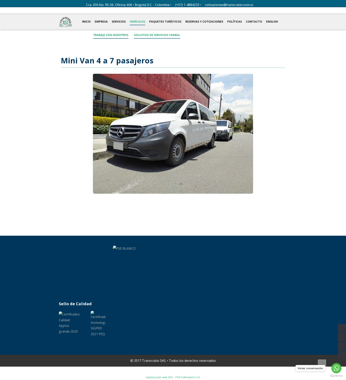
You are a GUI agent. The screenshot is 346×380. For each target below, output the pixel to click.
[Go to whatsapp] (336, 368)
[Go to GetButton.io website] (336, 376)
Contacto (254, 21)
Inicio (86, 21)
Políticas (234, 21)
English (272, 21)
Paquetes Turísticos (165, 21)
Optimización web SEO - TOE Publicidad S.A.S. (173, 377)
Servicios (119, 21)
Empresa (101, 21)
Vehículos (137, 21)
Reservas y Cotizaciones (204, 21)
